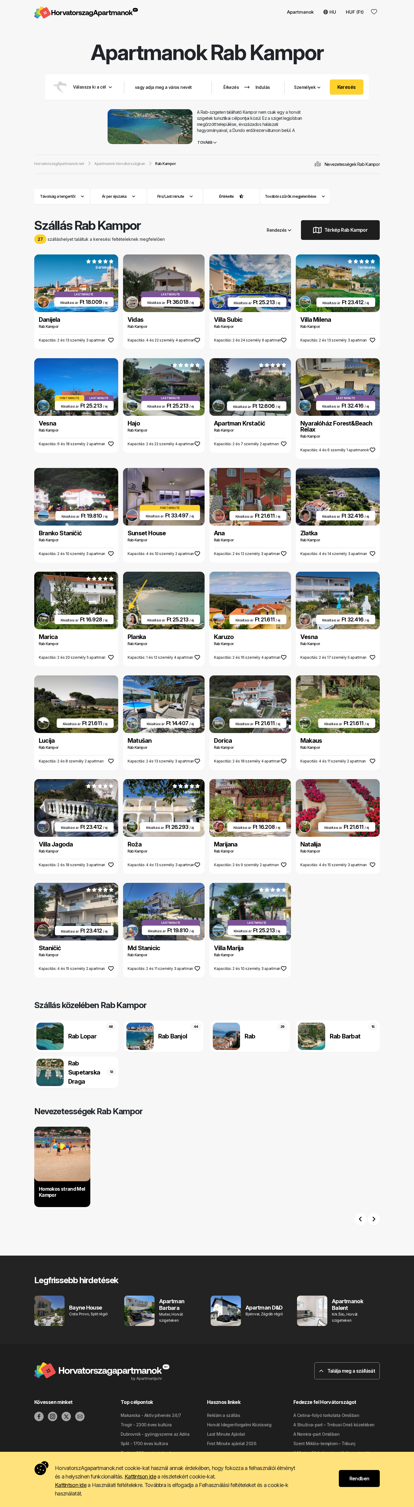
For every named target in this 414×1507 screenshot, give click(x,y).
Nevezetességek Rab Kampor (352, 164)
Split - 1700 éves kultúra (144, 1443)
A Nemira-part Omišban (316, 1434)
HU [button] (332, 12)
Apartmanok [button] (300, 12)
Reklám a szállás (223, 1415)
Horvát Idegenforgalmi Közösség (239, 1424)
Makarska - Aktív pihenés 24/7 (151, 1415)
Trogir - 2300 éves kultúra (146, 1424)
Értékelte (226, 196)
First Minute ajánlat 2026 (231, 1443)
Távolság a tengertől (57, 196)
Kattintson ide (140, 1476)
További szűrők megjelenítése (291, 196)
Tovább (205, 142)
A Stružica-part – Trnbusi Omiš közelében (334, 1424)
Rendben (359, 1478)
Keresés (346, 87)
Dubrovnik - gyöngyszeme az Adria (155, 1434)
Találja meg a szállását (350, 1371)
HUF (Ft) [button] (355, 12)
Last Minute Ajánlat (226, 1434)
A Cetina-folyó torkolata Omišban (326, 1415)
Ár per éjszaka (114, 196)
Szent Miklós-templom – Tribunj (324, 1443)
